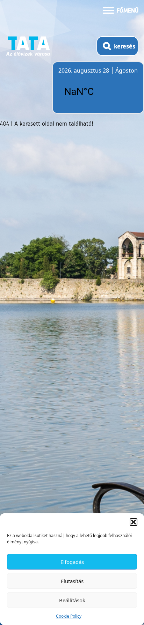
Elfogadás (72, 561)
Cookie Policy (68, 616)
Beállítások (72, 600)
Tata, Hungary (97, 92)
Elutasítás (72, 581)
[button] (133, 522)
